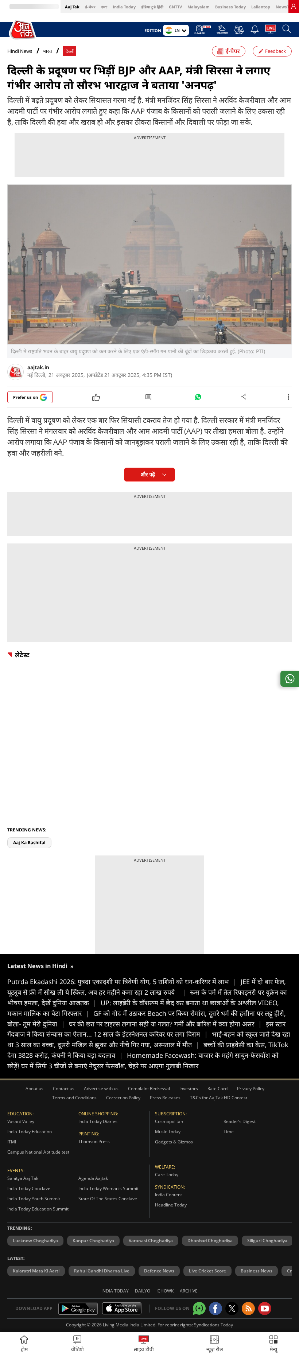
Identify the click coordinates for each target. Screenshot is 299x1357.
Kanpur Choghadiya (93, 1240)
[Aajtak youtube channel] (264, 1308)
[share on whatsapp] (289, 679)
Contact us (63, 1088)
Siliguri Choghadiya (267, 1240)
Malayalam (198, 6)
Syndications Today (213, 1325)
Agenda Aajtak (93, 1178)
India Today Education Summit (38, 1209)
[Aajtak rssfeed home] (248, 1308)
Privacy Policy (250, 1088)
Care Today (166, 1174)
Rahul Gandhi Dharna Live (101, 1271)
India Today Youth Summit (33, 1199)
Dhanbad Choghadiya (210, 1240)
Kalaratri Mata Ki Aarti (36, 1271)
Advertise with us (101, 1088)
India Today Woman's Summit (108, 1188)
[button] (273, 1344)
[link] (293, 6)
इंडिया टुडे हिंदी (152, 6)
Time (229, 1131)
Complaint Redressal (149, 1088)
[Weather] (222, 31)
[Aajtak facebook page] (215, 1308)
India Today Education (29, 1131)
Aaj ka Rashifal (29, 842)
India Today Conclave (28, 1188)
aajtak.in (38, 367)
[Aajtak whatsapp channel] (199, 1308)
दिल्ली (69, 51)
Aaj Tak (72, 6)
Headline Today (171, 1205)
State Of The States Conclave (107, 1199)
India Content (168, 1195)
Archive (189, 1291)
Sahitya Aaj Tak (22, 1178)
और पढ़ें (148, 474)
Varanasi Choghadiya (151, 1240)
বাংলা (104, 6)
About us (34, 1088)
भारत (47, 51)
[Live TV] (270, 31)
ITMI (11, 1142)
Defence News (159, 1271)
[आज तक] (23, 30)
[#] (198, 398)
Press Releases (165, 1098)
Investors (188, 1088)
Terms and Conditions (74, 1098)
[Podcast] (239, 30)
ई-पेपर (90, 6)
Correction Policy (123, 1098)
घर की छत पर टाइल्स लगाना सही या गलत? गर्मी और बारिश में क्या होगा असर (165, 1023)
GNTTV (175, 6)
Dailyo (142, 1291)
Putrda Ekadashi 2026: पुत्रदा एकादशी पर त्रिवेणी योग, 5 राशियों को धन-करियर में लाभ (122, 981)
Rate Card (217, 1088)
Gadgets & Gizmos (174, 1142)
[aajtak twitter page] (231, 1308)
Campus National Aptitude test (38, 1152)
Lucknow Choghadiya (35, 1240)
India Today (124, 6)
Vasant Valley (20, 1121)
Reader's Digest (240, 1121)
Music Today (167, 1131)
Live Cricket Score (207, 1271)
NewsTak (285, 6)
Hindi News (19, 51)
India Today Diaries (97, 1121)
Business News (256, 1271)
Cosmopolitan (169, 1121)
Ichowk (165, 1291)
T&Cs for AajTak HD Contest (218, 1098)
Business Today (230, 6)
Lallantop (260, 6)
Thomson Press (94, 1141)
